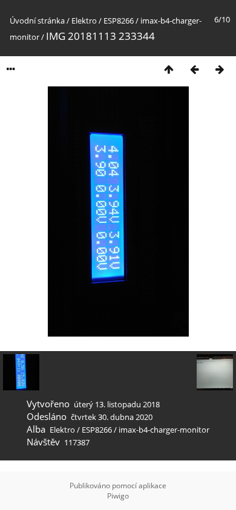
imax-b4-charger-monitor (164, 429)
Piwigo (118, 496)
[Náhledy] (169, 69)
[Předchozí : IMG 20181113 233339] (194, 69)
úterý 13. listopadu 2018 (117, 404)
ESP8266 (118, 20)
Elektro (84, 20)
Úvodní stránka (37, 20)
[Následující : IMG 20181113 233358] (219, 69)
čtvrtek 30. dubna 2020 (111, 417)
